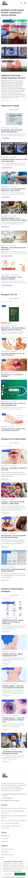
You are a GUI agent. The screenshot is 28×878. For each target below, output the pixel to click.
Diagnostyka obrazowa (7, 48)
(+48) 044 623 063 (7, 798)
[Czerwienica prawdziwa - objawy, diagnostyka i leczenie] (14, 66)
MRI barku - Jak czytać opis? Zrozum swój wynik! (13, 820)
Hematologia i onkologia (8, 61)
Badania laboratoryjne (8, 21)
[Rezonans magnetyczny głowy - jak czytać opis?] (14, 53)
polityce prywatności (16, 871)
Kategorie (4, 846)
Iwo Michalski (4, 216)
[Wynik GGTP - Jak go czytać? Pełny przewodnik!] (14, 31)
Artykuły (4, 805)
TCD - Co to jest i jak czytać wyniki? (10, 823)
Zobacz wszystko (14, 109)
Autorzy (4, 832)
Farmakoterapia (5, 138)
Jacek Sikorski (4, 157)
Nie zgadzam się (8, 874)
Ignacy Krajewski (5, 127)
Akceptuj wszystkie (20, 874)
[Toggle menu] (25, 2)
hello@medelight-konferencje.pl (11, 800)
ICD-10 (3, 306)
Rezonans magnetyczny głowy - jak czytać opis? (13, 808)
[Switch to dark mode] (21, 2)
